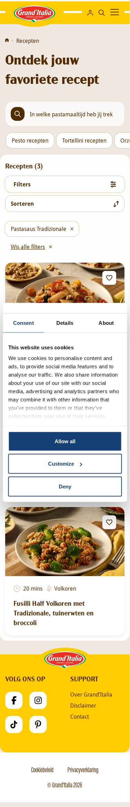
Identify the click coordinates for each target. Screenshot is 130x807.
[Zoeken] (102, 12)
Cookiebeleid (42, 769)
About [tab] (106, 322)
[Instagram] (38, 700)
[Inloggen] (90, 12)
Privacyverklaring (83, 769)
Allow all (65, 441)
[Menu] (114, 12)
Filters (22, 184)
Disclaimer (83, 705)
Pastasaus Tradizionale (38, 228)
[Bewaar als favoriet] (109, 278)
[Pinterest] (38, 724)
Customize (61, 464)
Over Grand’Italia (91, 694)
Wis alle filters (28, 246)
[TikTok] (13, 724)
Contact (79, 716)
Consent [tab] (23, 322)
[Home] (7, 40)
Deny (65, 486)
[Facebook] (13, 700)
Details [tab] (64, 322)
